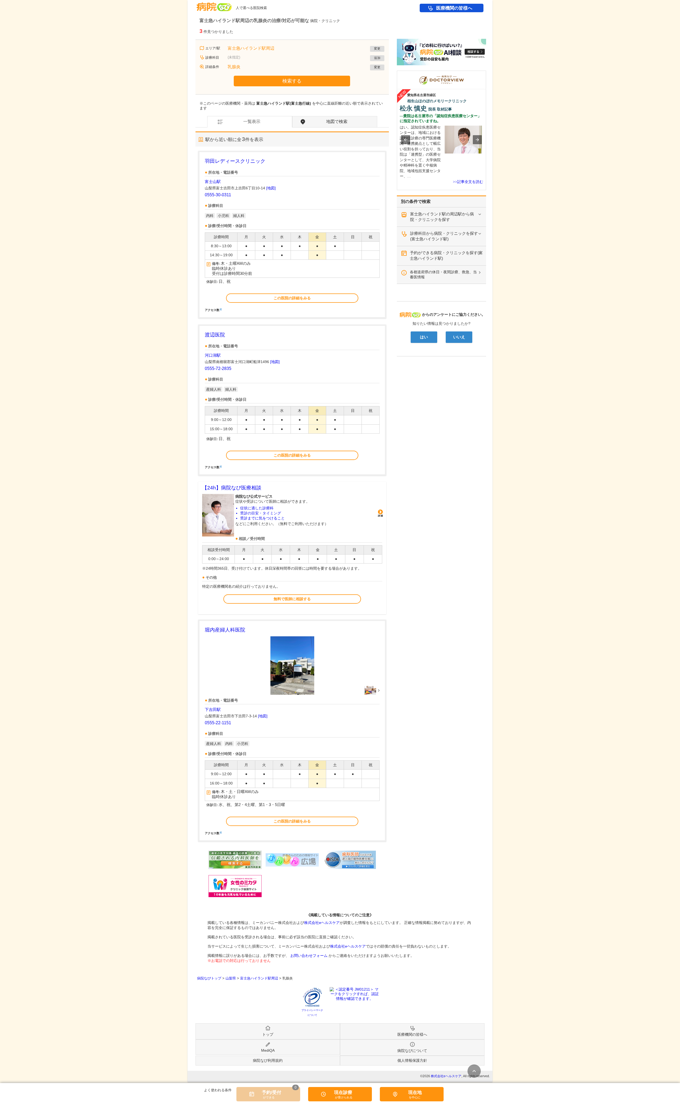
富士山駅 (213, 181)
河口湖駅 (213, 355)
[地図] (271, 188)
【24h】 (231, 488)
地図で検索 (336, 121)
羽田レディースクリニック (235, 161)
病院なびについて (412, 1050)
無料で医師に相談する (292, 599)
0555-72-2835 (218, 368)
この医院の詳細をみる (292, 298)
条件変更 (474, 1071)
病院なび (214, 4)
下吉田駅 (213, 709)
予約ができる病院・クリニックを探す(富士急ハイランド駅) (446, 255)
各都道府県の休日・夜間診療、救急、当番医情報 (443, 274)
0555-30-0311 (218, 195)
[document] (292, 234)
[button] (405, 139)
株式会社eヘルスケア (322, 922)
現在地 (415, 1092)
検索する (291, 81)
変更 (377, 48)
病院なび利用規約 (268, 1060)
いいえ (459, 337)
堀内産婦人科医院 (225, 630)
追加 (377, 58)
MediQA (268, 1050)
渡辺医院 (215, 335)
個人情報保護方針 (412, 1060)
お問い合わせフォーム (309, 955)
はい (424, 337)
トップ (267, 1034)
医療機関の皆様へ (454, 8)
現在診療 (343, 1092)
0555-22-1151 (218, 723)
